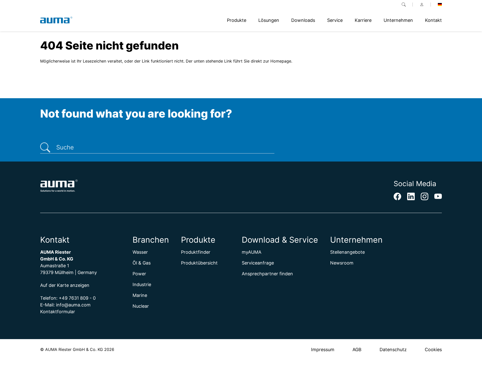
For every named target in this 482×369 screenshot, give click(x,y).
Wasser (140, 252)
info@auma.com (73, 304)
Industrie (142, 284)
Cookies (433, 349)
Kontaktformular (57, 311)
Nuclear (141, 306)
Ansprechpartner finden (267, 273)
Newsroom (341, 263)
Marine (140, 295)
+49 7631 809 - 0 (77, 298)
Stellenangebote (347, 252)
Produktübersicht (199, 263)
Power (139, 273)
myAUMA (251, 252)
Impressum (322, 349)
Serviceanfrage (258, 263)
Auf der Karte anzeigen (64, 285)
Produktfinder (195, 252)
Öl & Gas (142, 263)
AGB (357, 349)
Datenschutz (393, 349)
